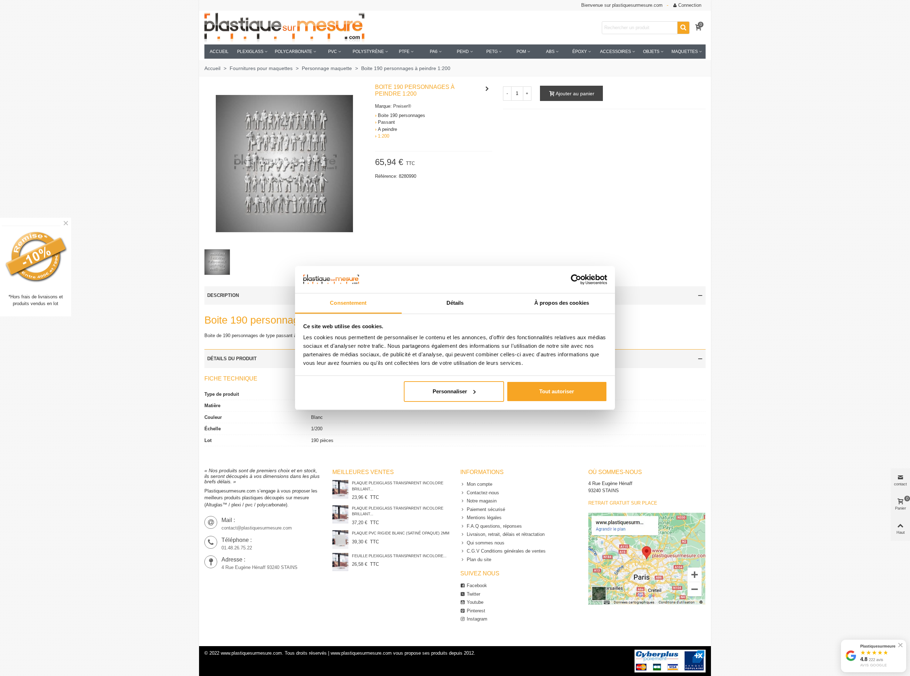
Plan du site (479, 559)
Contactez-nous (483, 492)
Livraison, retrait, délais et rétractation (506, 534)
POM (521, 51)
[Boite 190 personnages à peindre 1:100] (487, 89)
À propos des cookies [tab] (561, 303)
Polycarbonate (293, 51)
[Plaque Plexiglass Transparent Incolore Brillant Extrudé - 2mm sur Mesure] (340, 489)
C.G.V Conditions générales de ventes (506, 551)
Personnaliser (450, 391)
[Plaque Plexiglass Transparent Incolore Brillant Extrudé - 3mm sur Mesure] (340, 514)
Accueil (219, 51)
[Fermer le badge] (900, 645)
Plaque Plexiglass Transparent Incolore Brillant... (397, 486)
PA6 (434, 51)
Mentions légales (484, 517)
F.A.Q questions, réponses (494, 526)
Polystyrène (368, 51)
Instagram (477, 619)
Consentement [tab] (348, 303)
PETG (492, 51)
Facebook (477, 585)
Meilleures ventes (363, 472)
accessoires (615, 51)
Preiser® (402, 106)
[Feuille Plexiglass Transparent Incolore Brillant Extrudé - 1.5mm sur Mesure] (340, 562)
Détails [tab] (455, 303)
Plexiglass (250, 51)
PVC (332, 51)
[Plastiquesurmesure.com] (284, 27)
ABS (550, 51)
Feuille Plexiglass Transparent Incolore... (399, 556)
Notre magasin (482, 501)
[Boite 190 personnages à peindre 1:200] (284, 163)
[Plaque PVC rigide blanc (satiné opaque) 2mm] (340, 539)
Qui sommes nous (485, 542)
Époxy (579, 51)
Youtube (475, 602)
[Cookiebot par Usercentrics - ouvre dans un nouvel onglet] (576, 279)
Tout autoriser (556, 391)
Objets (651, 51)
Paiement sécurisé (486, 509)
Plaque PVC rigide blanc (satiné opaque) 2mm (400, 533)
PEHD (463, 51)
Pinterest (476, 610)
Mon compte (479, 484)
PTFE (404, 51)
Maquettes (684, 51)
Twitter (473, 594)
